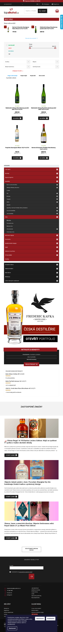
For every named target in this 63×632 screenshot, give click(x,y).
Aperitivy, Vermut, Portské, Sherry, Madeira (17, 207)
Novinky (7, 173)
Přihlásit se (32, 576)
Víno (6, 217)
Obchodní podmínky (36, 595)
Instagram (9, 595)
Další (6, 247)
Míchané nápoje (9, 235)
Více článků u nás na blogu (31, 549)
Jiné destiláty (10, 213)
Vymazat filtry (17, 71)
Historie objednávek (8, 612)
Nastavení (12, 628)
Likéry (8, 202)
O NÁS (33, 593)
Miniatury (7, 276)
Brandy (8, 196)
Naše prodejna (35, 610)
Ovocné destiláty (11, 210)
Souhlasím (50, 618)
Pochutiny (8, 239)
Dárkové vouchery (10, 251)
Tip (9, 54)
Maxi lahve (8, 272)
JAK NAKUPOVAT (8, 4)
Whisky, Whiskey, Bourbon (13, 187)
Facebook (9, 592)
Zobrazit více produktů (30, 38)
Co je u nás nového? (36, 608)
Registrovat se (31, 364)
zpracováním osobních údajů (25, 572)
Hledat (44, 11)
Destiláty (7, 181)
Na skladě (11, 45)
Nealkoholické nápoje (10, 243)
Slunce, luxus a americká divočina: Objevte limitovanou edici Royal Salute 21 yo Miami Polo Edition (29, 524)
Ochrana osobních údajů (38, 612)
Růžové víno (10, 226)
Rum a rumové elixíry (12, 184)
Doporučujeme (9, 177)
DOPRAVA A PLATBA (36, 590)
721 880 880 (10, 590)
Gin (7, 193)
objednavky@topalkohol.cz (14, 588)
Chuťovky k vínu (10, 232)
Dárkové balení (9, 268)
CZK (37, 4)
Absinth (8, 205)
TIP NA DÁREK (8, 255)
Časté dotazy (35, 592)
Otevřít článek (10, 455)
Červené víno (10, 223)
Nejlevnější (24, 75)
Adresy (5, 614)
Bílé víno (9, 220)
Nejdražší (33, 75)
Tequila (8, 199)
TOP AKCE (7, 169)
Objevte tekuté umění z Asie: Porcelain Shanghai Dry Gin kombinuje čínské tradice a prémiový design (27, 483)
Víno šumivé (10, 229)
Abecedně (42, 75)
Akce (9, 48)
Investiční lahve (9, 264)
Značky (7, 259)
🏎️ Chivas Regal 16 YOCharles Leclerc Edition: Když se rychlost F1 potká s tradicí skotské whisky (30, 442)
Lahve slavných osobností (12, 281)
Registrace (56, 4)
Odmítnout (40, 618)
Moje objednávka (36, 597)
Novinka (11, 51)
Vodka (8, 190)
